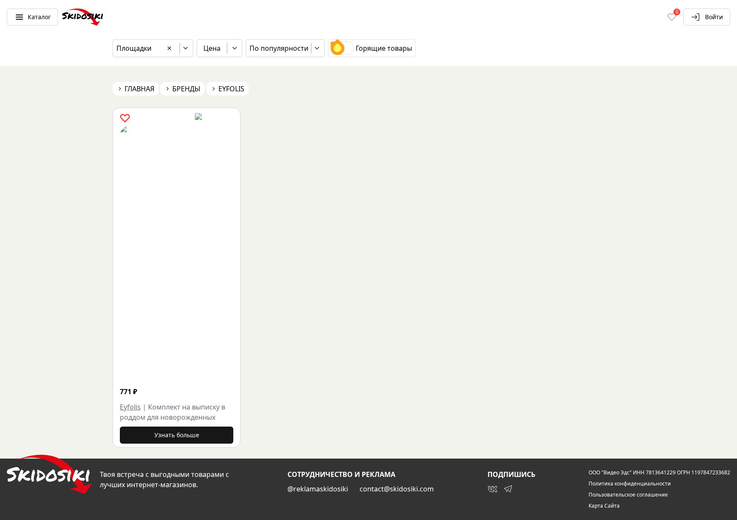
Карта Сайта (604, 506)
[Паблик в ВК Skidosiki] (492, 489)
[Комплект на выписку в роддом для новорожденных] (226, 253)
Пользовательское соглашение (628, 494)
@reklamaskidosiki (317, 489)
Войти (714, 17)
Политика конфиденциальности (630, 483)
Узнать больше (176, 435)
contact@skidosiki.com (397, 489)
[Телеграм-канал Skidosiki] (508, 489)
